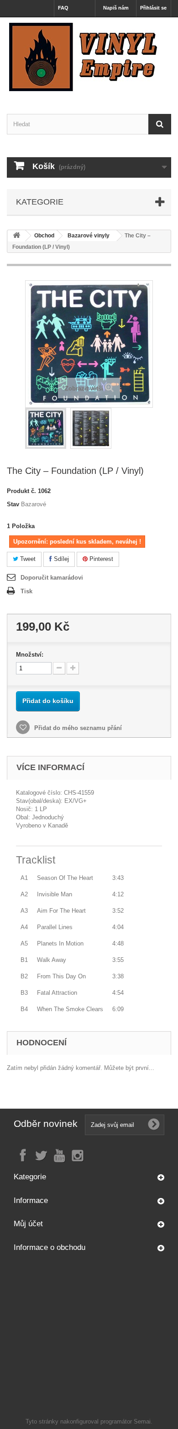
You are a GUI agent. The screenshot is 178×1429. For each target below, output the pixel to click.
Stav (13, 504)
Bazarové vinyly (89, 235)
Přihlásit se (153, 7)
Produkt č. (21, 491)
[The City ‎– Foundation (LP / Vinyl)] (46, 428)
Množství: (29, 654)
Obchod (44, 235)
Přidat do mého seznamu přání (77, 728)
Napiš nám (116, 7)
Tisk (26, 591)
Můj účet (28, 1223)
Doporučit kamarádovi (52, 577)
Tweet (27, 558)
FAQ (63, 7)
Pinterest (100, 558)
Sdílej (60, 558)
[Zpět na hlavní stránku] (16, 236)
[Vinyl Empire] (89, 57)
